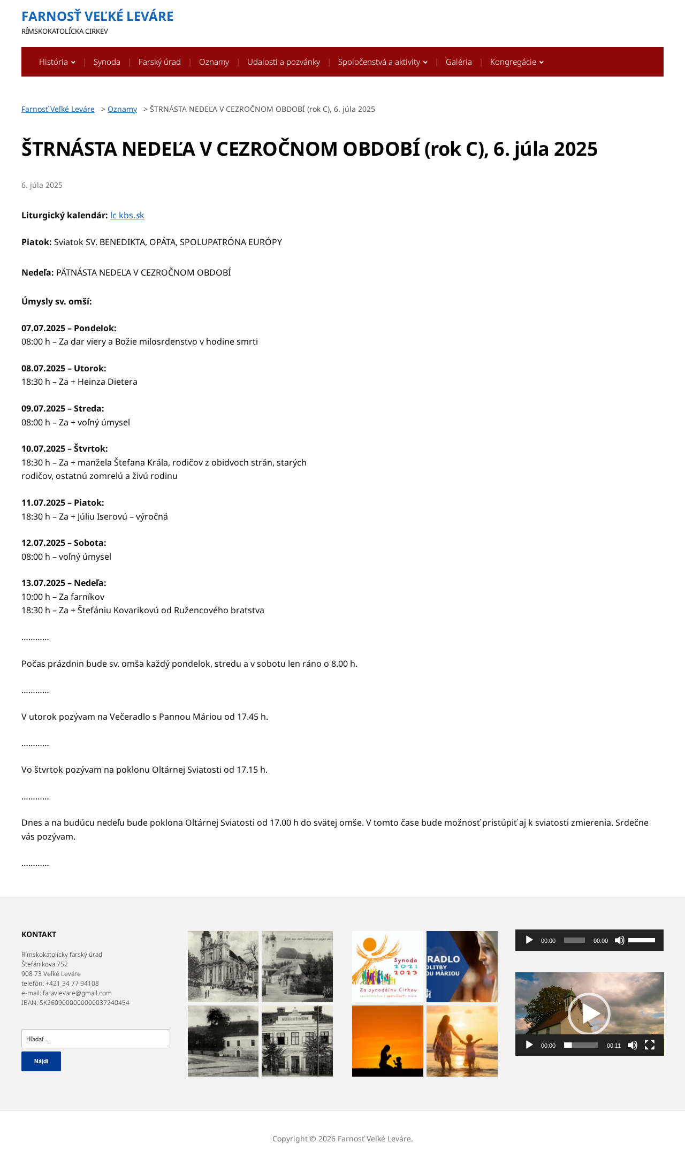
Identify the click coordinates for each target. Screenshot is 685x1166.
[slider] (643, 939)
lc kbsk (127, 215)
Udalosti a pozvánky (283, 61)
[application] (589, 940)
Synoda (107, 61)
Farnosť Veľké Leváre (97, 16)
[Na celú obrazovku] (649, 1045)
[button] (589, 1014)
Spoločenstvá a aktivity (379, 61)
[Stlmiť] (619, 940)
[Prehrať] (529, 940)
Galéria (459, 61)
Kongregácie (513, 61)
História (53, 61)
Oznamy (214, 61)
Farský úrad (160, 61)
